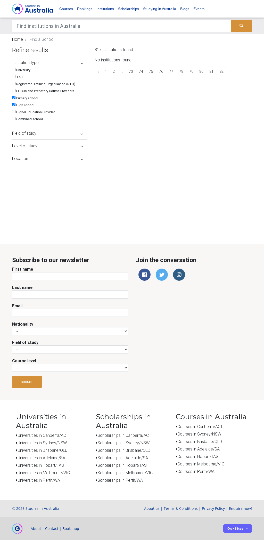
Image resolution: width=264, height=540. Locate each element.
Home (17, 39)
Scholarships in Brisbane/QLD (123, 450)
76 (161, 71)
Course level (24, 360)
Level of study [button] (24, 145)
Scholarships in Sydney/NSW (123, 442)
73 (131, 71)
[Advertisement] (48, 197)
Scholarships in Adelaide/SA (122, 457)
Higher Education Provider (35, 112)
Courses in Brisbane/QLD (199, 441)
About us (152, 508)
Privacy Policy (213, 508)
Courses (66, 9)
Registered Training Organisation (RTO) (45, 84)
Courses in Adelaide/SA (198, 449)
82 (221, 71)
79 (191, 71)
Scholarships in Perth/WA (120, 480)
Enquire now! (240, 508)
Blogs (184, 9)
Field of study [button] (24, 133)
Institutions (105, 9)
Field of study (25, 342)
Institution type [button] (25, 62)
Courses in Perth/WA (195, 471)
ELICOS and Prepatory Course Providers (44, 91)
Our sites (235, 528)
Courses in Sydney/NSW (199, 434)
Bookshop (70, 528)
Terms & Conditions (181, 508)
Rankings (84, 9)
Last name (22, 287)
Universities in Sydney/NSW (42, 442)
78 (181, 71)
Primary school (26, 98)
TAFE (19, 77)
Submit (27, 382)
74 (141, 71)
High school (24, 105)
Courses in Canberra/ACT (200, 426)
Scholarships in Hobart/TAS (122, 465)
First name (22, 269)
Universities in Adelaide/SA (41, 457)
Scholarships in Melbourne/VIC (125, 472)
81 (211, 71)
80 (201, 71)
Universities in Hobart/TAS (41, 465)
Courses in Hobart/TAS (197, 456)
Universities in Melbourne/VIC (44, 472)
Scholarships (128, 9)
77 (171, 71)
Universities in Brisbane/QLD (43, 450)
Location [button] (20, 158)
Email (17, 305)
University (22, 70)
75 (151, 71)
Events (198, 9)
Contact (51, 528)
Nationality (22, 324)
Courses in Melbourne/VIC (200, 463)
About (36, 528)
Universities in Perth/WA (39, 480)
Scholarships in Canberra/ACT (124, 435)
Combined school (29, 119)
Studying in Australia (159, 9)
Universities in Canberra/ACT (43, 435)
